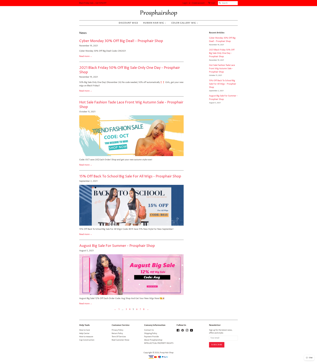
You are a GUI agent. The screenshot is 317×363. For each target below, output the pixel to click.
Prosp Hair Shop (166, 353)
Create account (198, 3)
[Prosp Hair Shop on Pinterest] (182, 331)
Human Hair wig (154, 23)
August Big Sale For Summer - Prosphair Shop (117, 245)
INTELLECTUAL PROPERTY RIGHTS (158, 343)
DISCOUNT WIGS (128, 23)
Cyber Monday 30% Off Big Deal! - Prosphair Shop (121, 41)
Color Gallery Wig (184, 23)
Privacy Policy (117, 330)
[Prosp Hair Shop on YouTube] (191, 331)
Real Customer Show (120, 340)
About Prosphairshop (153, 340)
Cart (213, 3)
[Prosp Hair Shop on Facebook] (178, 331)
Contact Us (149, 330)
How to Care (84, 330)
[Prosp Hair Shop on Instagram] (187, 331)
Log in (185, 3)
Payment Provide (151, 337)
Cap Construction (86, 340)
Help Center (84, 333)
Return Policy (117, 333)
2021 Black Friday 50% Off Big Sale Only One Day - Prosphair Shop (129, 70)
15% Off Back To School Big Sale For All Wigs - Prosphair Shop (130, 176)
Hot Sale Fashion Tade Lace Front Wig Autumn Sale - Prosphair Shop (131, 104)
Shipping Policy (150, 333)
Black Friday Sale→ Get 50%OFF (92, 3)
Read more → (85, 56)
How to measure (86, 337)
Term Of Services (119, 337)
